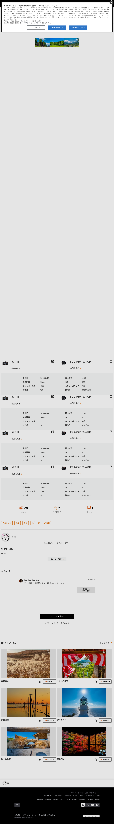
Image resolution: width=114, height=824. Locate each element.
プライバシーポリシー (32, 23)
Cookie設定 (36, 27)
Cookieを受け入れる (78, 27)
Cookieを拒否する (57, 27)
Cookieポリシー (26, 21)
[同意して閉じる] (111, 2)
